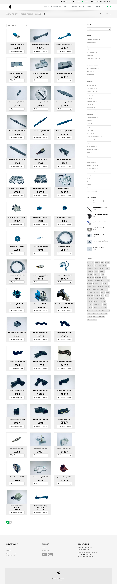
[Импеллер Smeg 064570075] (64, 93)
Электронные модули (92, 191)
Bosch (96, 268)
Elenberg (98, 277)
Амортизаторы (90, 85)
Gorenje (97, 280)
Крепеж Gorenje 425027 (64, 188)
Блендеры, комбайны (92, 39)
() (110, 7)
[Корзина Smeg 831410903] (40, 180)
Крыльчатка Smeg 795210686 (16, 217)
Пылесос (89, 62)
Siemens (89, 307)
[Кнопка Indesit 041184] (40, 151)
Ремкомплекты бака (92, 149)
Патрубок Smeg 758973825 (40, 390)
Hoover (89, 283)
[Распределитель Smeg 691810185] (40, 497)
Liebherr (89, 292)
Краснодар (77, 1)
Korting (107, 286)
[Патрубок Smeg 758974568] (16, 410)
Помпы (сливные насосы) (93, 136)
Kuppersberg (95, 289)
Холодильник (90, 74)
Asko (102, 262)
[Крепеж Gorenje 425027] (64, 180)
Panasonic (90, 298)
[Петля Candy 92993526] (16, 439)
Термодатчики (91, 175)
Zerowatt (101, 317)
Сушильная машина (92, 68)
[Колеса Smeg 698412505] (64, 151)
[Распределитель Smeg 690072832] (16, 497)
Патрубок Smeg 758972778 (40, 361)
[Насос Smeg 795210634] (16, 295)
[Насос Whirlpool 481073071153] (64, 295)
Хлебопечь (89, 71)
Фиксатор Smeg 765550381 (17, 102)
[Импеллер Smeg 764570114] (16, 151)
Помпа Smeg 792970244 (64, 448)
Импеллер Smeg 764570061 (64, 131)
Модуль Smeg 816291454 (64, 275)
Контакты (98, 7)
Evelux (104, 277)
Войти (43, 548)
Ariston (97, 262)
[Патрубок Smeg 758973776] (64, 353)
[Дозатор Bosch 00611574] (16, 64)
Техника (45, 7)
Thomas (98, 311)
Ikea (101, 283)
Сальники (89, 159)
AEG (88, 262)
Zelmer (95, 317)
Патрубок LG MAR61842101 (100, 214)
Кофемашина (90, 49)
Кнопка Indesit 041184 (40, 159)
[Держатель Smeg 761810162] (40, 35)
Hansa (107, 280)
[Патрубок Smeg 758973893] (64, 382)
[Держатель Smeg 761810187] (64, 35)
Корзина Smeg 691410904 (16, 188)
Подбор (81, 7)
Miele (108, 292)
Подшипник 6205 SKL (98, 227)
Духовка (89, 46)
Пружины (89, 143)
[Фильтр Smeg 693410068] (40, 93)
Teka (93, 311)
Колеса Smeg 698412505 (64, 159)
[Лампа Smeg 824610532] (40, 237)
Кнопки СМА (90, 108)
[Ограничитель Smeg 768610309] (16, 324)
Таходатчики (90, 172)
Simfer (95, 307)
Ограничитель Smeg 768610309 (17, 332)
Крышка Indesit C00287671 (40, 217)
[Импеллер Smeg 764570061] (64, 122)
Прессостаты (90, 140)
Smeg (100, 307)
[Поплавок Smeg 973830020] (40, 468)
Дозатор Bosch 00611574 (17, 73)
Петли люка (90, 130)
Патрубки (89, 127)
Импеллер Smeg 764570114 (17, 159)
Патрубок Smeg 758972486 (64, 332)
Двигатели (89, 98)
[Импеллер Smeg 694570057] (40, 122)
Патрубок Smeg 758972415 (40, 332)
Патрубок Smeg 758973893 (64, 390)
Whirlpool (104, 314)
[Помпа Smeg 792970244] (64, 439)
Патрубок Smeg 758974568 (17, 419)
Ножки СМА (90, 124)
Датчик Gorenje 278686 (17, 44)
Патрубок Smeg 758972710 (17, 361)
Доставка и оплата (11, 553)
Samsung (102, 301)
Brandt (102, 268)
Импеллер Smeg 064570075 (64, 102)
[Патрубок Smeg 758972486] (64, 324)
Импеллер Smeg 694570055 (17, 131)
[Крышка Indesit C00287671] (40, 209)
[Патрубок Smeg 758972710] (16, 353)
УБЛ (88, 181)
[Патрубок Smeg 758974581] (40, 410)
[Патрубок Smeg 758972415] (40, 324)
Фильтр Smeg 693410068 (40, 102)
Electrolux (90, 277)
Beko (100, 265)
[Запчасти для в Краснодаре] (10, 7)
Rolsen (96, 301)
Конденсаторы (90, 111)
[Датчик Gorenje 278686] (16, 35)
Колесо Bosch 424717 (98, 248)
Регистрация (45, 550)
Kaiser (94, 286)
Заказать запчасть (11, 555)
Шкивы (89, 184)
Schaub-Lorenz (97, 304)
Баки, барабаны (91, 88)
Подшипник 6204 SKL (98, 234)
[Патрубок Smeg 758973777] (16, 382)
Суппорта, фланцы (91, 168)
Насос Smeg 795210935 (40, 304)
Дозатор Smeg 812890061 (64, 73)
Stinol (105, 307)
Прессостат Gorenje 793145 (64, 477)
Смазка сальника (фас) (99, 201)
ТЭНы (88, 178)
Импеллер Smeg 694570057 (41, 131)
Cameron (90, 271)
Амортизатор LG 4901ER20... (100, 207)
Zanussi (89, 317)
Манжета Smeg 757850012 (17, 275)
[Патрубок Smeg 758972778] (40, 353)
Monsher (90, 295)
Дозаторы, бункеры (92, 101)
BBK (96, 265)
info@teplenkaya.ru (87, 556)
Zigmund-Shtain (92, 320)
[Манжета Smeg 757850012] (16, 266)
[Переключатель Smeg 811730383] (64, 410)
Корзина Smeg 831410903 (40, 188)
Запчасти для (58, 578)
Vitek (108, 311)
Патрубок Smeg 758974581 (40, 419)
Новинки (74, 7)
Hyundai (95, 283)
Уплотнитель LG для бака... (100, 241)
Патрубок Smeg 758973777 (17, 390)
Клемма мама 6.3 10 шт (99, 221)
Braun (107, 268)
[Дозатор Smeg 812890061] (64, 64)
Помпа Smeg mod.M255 (17, 477)
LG (106, 289)
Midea (103, 292)
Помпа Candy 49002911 (41, 448)
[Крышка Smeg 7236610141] (64, 209)
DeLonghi (90, 274)
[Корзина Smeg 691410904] (16, 180)
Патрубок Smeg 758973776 (64, 361)
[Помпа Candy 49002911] (40, 439)
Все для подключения (93, 95)
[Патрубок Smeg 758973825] (40, 382)
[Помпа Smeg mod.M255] (16, 468)
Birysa (104, 265)
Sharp (105, 304)
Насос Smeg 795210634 (17, 304)
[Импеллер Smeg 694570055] (16, 122)
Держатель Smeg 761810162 (40, 44)
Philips (97, 298)
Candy (96, 271)
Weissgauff (96, 314)
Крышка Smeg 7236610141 (64, 217)
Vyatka (89, 314)
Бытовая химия (56, 7)
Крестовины (90, 114)
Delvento (97, 274)
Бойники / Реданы (92, 91)
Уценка (66, 7)
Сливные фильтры (91, 165)
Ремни (88, 152)
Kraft (88, 289)
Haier (102, 280)
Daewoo (101, 271)
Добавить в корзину (18, 51)
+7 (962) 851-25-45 (86, 554)
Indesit (105, 283)
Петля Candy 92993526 (16, 448)
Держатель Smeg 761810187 (64, 44)
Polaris (102, 298)
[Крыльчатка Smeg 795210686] (16, 209)
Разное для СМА (91, 146)
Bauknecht (90, 265)
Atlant (107, 262)
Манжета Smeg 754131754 (64, 246)
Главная (102, 14)
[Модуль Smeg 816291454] (64, 266)
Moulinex (97, 295)
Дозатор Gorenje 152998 (41, 73)
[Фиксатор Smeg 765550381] (16, 93)
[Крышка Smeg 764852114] (16, 237)
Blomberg (90, 268)
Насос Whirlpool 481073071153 (64, 304)
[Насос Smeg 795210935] (40, 295)
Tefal (88, 311)
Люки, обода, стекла (92, 117)
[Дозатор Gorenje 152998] (40, 64)
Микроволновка (91, 52)
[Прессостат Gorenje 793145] (64, 468)
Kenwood (100, 286)
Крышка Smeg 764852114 (17, 246)
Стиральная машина (92, 65)
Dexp (102, 274)
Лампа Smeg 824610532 (41, 246)
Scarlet (89, 304)
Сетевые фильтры (91, 162)
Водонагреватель (91, 42)
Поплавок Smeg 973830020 (41, 477)
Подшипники (90, 133)
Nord (106, 295)
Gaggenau (90, 280)
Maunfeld (97, 292)
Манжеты (89, 120)
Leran (102, 289)
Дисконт (89, 7)
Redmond (90, 301)
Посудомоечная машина (93, 58)
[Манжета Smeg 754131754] (64, 237)
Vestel (103, 311)
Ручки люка (90, 156)
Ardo (92, 262)
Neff (102, 295)
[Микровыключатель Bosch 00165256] (40, 266)
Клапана (89, 104)
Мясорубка (90, 55)
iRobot (89, 286)
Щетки (88, 188)
